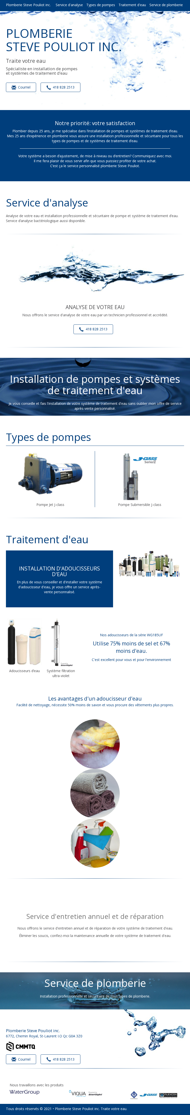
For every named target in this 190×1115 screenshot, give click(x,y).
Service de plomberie (166, 4)
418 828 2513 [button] (63, 87)
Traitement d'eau (132, 4)
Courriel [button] (23, 87)
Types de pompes (100, 4)
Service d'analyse (69, 4)
